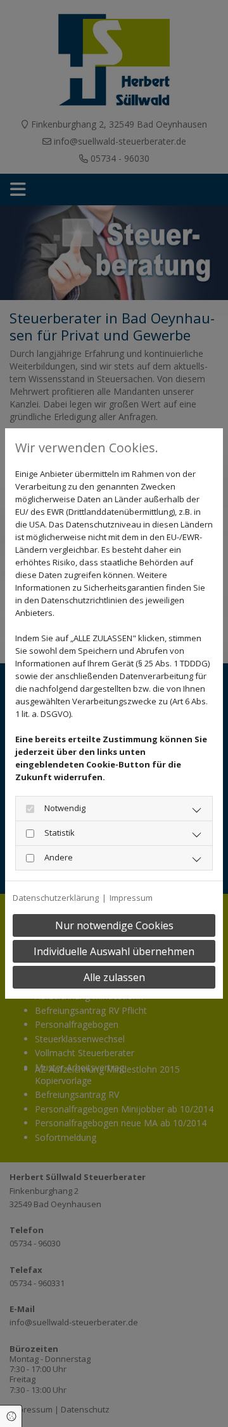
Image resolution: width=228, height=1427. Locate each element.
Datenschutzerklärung (56, 897)
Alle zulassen (114, 977)
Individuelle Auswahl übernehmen (114, 951)
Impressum (131, 897)
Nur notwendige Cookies (114, 925)
